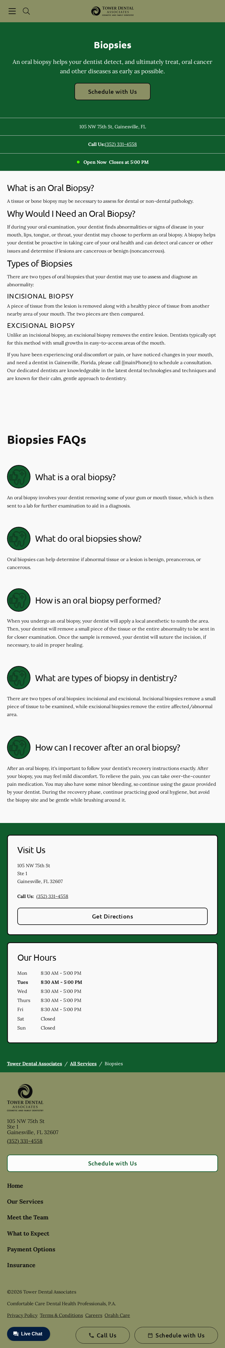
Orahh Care (117, 1315)
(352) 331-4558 (121, 144)
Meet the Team (27, 1217)
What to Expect (28, 1233)
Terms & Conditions (61, 1315)
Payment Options (31, 1249)
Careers (93, 1315)
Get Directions (112, 916)
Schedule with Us (112, 91)
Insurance (21, 1265)
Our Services (25, 1201)
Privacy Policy (22, 1315)
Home (15, 1185)
